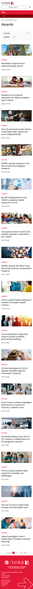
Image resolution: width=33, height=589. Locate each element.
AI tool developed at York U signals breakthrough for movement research (14, 371)
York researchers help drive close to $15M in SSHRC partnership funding (14, 337)
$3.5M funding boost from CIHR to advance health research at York (14, 200)
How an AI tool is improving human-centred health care (14, 506)
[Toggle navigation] (3, 16)
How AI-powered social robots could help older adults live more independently (16, 132)
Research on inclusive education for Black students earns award (15, 97)
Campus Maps (5, 577)
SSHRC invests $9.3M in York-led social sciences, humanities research (16, 268)
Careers (3, 585)
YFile (3, 12)
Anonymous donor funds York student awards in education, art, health (15, 234)
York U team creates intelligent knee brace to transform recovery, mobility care (16, 405)
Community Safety (6, 580)
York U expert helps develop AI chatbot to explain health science (16, 302)
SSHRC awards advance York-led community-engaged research (15, 166)
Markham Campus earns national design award (13, 64)
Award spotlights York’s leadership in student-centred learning (15, 539)
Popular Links (13, 7)
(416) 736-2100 (5, 575)
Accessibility (4, 583)
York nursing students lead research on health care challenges (14, 473)
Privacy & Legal (5, 582)
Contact (3, 574)
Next (25, 553)
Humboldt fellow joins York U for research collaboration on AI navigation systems (15, 439)
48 (21, 553)
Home (2, 20)
